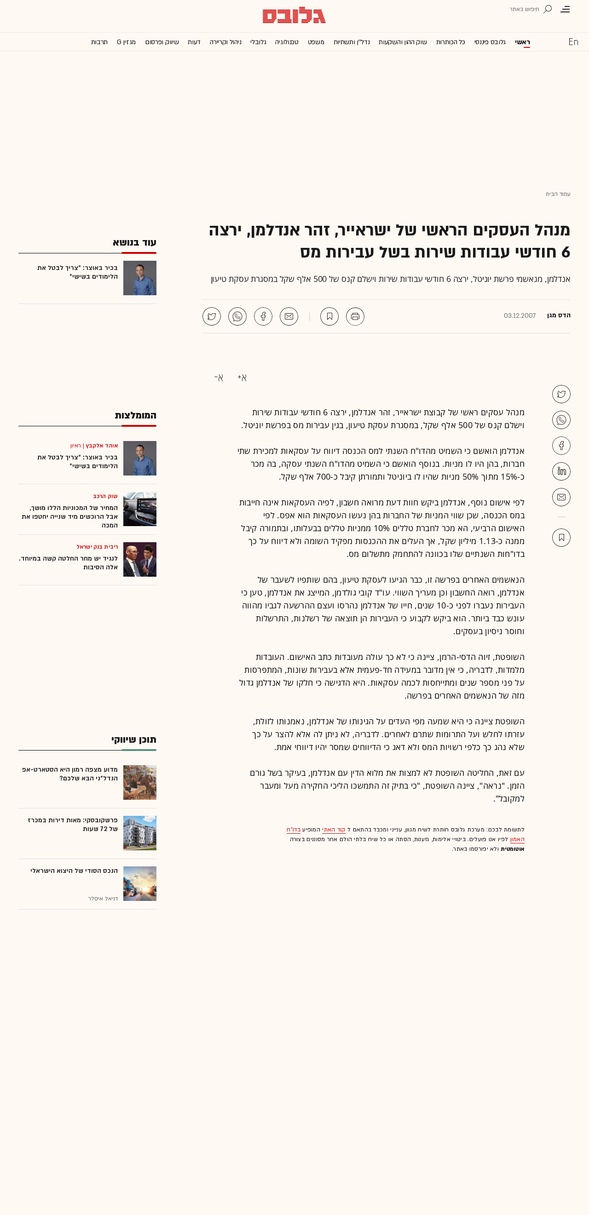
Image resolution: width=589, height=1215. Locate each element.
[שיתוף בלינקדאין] (561, 471)
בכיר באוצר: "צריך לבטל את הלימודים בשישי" (77, 272)
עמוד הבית (558, 194)
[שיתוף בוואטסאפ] (237, 316)
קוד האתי (333, 829)
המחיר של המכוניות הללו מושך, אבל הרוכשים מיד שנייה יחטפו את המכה (70, 517)
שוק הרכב (105, 496)
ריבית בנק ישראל (97, 546)
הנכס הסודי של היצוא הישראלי (74, 870)
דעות (194, 42)
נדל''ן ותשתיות (352, 42)
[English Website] (573, 41)
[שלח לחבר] (561, 497)
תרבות (99, 42)
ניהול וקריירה (225, 42)
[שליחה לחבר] (289, 316)
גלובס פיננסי (490, 42)
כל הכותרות (450, 42)
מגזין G (126, 42)
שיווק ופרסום (162, 42)
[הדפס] (355, 316)
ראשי (522, 42)
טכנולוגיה (286, 42)
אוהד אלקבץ (102, 445)
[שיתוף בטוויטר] (211, 316)
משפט (316, 42)
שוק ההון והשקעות (403, 42)
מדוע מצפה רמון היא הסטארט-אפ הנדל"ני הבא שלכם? (70, 774)
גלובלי (258, 42)
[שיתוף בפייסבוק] (263, 316)
